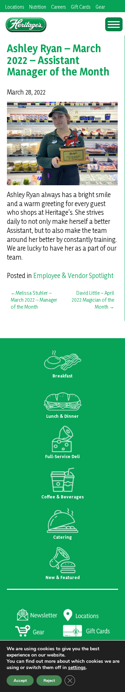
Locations (14, 7)
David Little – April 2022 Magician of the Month (93, 300)
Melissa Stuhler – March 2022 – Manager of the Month (34, 300)
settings (77, 668)
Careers (58, 7)
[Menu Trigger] (114, 24)
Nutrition (37, 7)
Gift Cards (81, 7)
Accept (20, 680)
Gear (100, 7)
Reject (49, 680)
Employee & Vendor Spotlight (73, 275)
